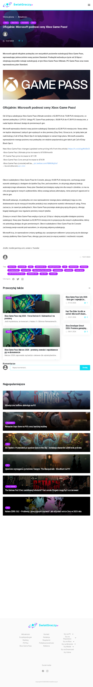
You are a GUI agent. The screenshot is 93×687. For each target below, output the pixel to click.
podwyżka (69, 270)
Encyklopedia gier (25, 637)
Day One (43, 274)
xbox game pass (54, 267)
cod (65, 267)
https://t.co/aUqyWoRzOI (79, 148)
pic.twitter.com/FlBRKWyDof (46, 163)
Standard (84, 267)
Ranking (25, 640)
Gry (8, 444)
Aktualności (22, 17)
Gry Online (67, 652)
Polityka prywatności (46, 643)
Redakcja (46, 637)
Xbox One (15, 22)
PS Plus (25, 643)
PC (7, 465)
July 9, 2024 (21, 166)
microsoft (25, 22)
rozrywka (53, 274)
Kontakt (46, 634)
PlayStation (10, 423)
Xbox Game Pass (26, 646)
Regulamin (46, 640)
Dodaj (85, 367)
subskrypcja (58, 270)
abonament (73, 267)
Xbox (5, 22)
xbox (33, 22)
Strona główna (8, 17)
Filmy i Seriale (11, 486)
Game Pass (26, 270)
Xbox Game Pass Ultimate (42, 270)
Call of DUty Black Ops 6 (16, 274)
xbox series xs (40, 267)
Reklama (46, 646)
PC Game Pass (13, 270)
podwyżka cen (32, 274)
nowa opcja (79, 270)
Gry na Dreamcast (67, 649)
